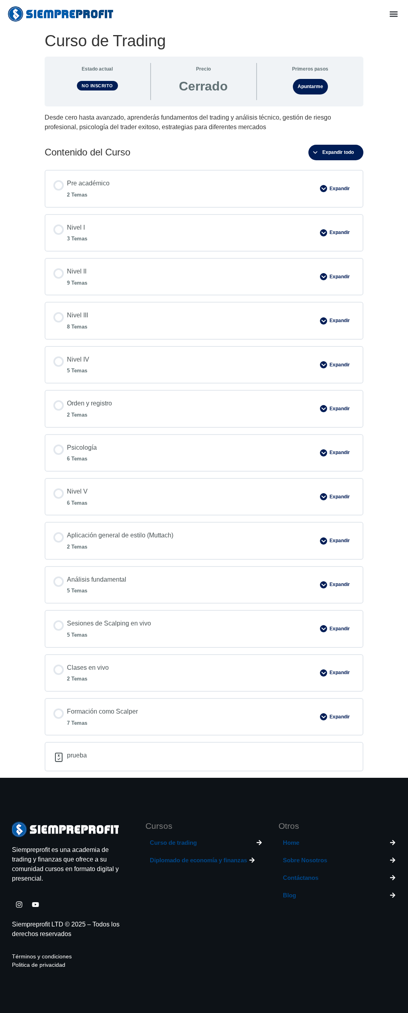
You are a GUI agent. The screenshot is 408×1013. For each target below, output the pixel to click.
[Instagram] (19, 904)
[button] (393, 14)
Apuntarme (310, 86)
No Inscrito (97, 85)
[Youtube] (35, 904)
